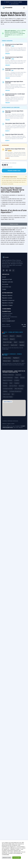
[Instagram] (7, 270)
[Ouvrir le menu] (24, 7)
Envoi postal (5, 284)
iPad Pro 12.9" (14, 345)
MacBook (22, 345)
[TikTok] (13, 270)
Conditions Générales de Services (10, 420)
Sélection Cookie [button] (7, 857)
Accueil (4, 277)
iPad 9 (15, 342)
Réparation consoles (7, 298)
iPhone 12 (12, 336)
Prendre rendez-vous (14, 170)
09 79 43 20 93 (14, 3)
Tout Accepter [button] (16, 857)
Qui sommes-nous (6, 286)
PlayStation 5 (16, 357)
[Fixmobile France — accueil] (7, 7)
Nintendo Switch (6, 360)
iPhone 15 (12, 339)
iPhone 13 (19, 336)
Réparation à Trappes (7, 305)
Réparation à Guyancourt (8, 300)
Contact (4, 289)
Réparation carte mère (7, 282)
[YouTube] (10, 270)
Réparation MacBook (7, 295)
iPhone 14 (5, 339)
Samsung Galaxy (7, 357)
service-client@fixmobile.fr (8, 321)
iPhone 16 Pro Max (7, 342)
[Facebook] (3, 270)
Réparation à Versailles (7, 302)
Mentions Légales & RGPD (8, 423)
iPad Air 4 (21, 342)
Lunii (23, 360)
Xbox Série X (16, 360)
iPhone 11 (5, 336)
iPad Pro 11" (5, 345)
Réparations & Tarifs (7, 279)
